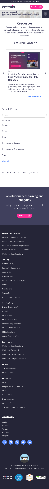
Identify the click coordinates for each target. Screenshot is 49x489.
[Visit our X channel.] (17, 442)
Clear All (5, 161)
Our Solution (7, 303)
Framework (7, 342)
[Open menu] (45, 6)
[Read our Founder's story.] (7, 477)
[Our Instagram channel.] (4, 442)
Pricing (5, 364)
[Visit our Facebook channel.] (11, 442)
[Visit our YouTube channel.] (23, 442)
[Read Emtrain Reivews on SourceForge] (29, 478)
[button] (3, 73)
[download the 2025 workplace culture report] (45, 14)
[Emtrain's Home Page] (8, 6)
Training (5, 260)
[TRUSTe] (41, 478)
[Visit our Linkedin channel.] (29, 442)
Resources (6, 378)
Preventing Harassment (11, 233)
